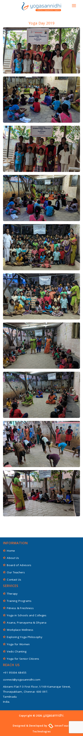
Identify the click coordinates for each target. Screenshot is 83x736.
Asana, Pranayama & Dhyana (26, 622)
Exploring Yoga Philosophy (24, 637)
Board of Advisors (19, 565)
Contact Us (14, 579)
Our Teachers (16, 572)
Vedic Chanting (16, 651)
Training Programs (19, 601)
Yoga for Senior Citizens (23, 658)
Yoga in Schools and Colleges (26, 615)
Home (11, 550)
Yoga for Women (18, 644)
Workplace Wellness (20, 630)
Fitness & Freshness (20, 608)
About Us (13, 558)
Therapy (12, 593)
